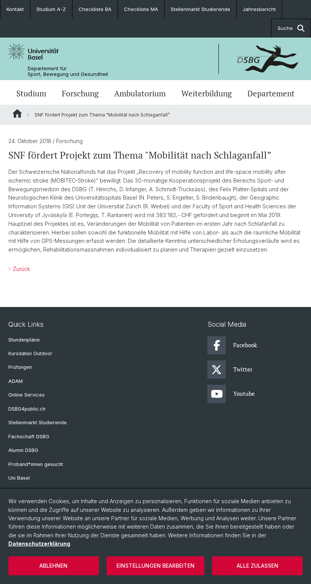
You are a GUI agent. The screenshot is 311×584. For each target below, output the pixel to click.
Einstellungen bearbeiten (155, 565)
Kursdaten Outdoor (30, 353)
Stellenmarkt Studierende (200, 9)
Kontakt (15, 9)
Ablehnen (53, 565)
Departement (271, 93)
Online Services (26, 395)
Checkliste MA (141, 9)
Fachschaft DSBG (28, 436)
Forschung (80, 93)
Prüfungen (20, 367)
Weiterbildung (206, 93)
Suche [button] (285, 28)
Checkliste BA (95, 9)
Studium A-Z (51, 9)
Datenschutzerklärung (39, 543)
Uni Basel (19, 478)
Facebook (245, 345)
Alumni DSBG (23, 450)
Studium (31, 93)
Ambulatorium (140, 93)
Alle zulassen (257, 565)
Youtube (244, 393)
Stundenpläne (24, 340)
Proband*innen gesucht (35, 464)
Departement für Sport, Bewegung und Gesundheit (68, 71)
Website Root (17, 113)
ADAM (15, 381)
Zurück (20, 269)
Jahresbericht (259, 9)
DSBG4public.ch (27, 409)
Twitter (243, 369)
